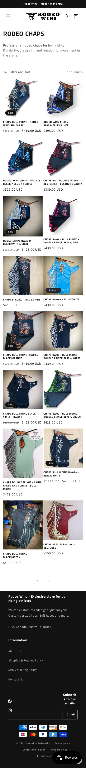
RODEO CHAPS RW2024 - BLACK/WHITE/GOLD (18, 242)
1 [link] (26, 581)
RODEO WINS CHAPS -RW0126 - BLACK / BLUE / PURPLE (22, 182)
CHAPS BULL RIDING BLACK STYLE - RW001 (19, 415)
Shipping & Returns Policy (25, 660)
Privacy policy (45, 755)
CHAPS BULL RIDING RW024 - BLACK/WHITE (61, 474)
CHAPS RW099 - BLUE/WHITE (61, 299)
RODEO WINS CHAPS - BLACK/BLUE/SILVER (56, 123)
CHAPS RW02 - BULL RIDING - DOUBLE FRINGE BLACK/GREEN (62, 415)
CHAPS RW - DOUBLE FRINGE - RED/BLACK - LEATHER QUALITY (62, 182)
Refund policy (62, 743)
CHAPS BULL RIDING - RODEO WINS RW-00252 (20, 123)
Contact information (34, 749)
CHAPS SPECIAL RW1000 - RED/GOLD (59, 546)
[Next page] (59, 581)
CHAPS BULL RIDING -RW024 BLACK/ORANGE (20, 356)
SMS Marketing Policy (22, 670)
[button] (8, 16)
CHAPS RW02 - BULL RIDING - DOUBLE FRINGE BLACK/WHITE (62, 356)
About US (14, 651)
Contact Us (15, 679)
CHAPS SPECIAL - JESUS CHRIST (22, 299)
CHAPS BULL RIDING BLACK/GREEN (15, 555)
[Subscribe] (72, 714)
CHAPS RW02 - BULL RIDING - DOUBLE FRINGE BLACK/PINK (61, 241)
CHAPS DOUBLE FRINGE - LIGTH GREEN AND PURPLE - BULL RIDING (22, 485)
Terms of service (58, 749)
